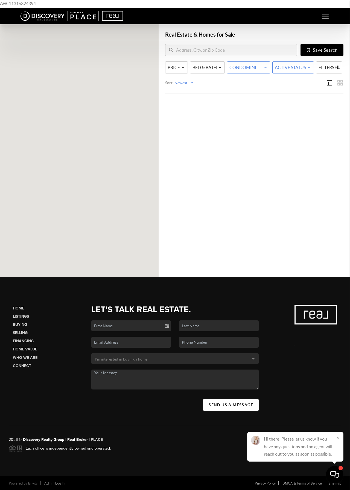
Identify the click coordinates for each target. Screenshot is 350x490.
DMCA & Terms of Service (302, 483)
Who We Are (25, 357)
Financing (23, 341)
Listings (21, 316)
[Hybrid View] (329, 82)
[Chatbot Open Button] (334, 474)
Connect (22, 366)
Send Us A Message (231, 405)
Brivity (32, 483)
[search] (235, 50)
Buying (20, 324)
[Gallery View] (340, 82)
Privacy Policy (265, 483)
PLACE (97, 439)
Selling (20, 332)
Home (18, 308)
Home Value (25, 349)
